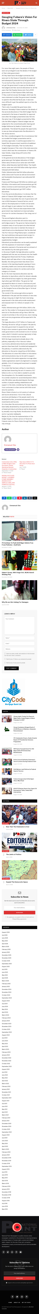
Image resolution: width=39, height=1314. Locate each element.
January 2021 (5, 1120)
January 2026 (6, 952)
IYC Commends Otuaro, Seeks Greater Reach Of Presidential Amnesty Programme (25, 739)
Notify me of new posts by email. (15, 663)
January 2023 (6, 1055)
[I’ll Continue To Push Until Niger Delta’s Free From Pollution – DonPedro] (19, 531)
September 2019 (7, 1166)
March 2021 (5, 1115)
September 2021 (6, 1098)
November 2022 (6, 1060)
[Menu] (3, 3)
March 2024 (5, 1015)
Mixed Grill (6, 12)
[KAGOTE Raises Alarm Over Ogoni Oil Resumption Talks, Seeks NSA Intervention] (7, 791)
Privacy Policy (16, 919)
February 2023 (6, 1052)
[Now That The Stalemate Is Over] (19, 814)
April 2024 (5, 1012)
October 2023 (6, 1029)
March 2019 (5, 1183)
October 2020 (6, 1129)
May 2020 (5, 1143)
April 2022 (5, 1080)
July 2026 (4, 935)
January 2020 (6, 1155)
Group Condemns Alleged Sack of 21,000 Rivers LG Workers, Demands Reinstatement (25, 729)
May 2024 (5, 1009)
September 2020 (7, 1132)
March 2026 (5, 946)
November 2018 (6, 1195)
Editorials (6, 878)
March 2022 (5, 1083)
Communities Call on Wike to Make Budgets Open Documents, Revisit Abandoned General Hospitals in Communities (9, 465)
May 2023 (5, 1043)
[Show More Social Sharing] (35, 34)
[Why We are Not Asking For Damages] (19, 590)
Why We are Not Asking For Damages (15, 602)
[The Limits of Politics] (19, 842)
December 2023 (6, 1023)
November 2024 (6, 992)
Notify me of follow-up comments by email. (18, 659)
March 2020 (5, 1149)
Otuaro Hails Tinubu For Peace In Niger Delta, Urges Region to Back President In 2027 (24, 718)
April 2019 (5, 1180)
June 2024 (5, 1006)
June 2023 (5, 1040)
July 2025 (4, 969)
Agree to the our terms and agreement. (20, 1282)
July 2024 (5, 1003)
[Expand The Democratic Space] (19, 870)
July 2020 (4, 1138)
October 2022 (6, 1063)
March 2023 (5, 1049)
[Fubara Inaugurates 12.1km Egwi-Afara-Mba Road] (7, 781)
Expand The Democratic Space (17, 882)
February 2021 (6, 1118)
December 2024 (6, 989)
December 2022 (6, 1058)
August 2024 (6, 1001)
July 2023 (4, 1038)
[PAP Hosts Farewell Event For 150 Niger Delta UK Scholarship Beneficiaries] (7, 751)
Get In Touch (26, 1302)
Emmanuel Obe (11, 27)
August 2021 (5, 1100)
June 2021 (5, 1106)
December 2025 (6, 955)
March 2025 (5, 981)
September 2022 (7, 1066)
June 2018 (5, 1206)
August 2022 (6, 1069)
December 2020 (6, 1123)
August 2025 (6, 966)
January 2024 (6, 1020)
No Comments (7, 30)
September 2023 (7, 1032)
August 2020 (6, 1135)
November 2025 (6, 958)
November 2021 (6, 1092)
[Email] (18, 449)
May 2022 (5, 1078)
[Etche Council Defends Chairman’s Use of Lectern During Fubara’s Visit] (7, 762)
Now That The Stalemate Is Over (17, 827)
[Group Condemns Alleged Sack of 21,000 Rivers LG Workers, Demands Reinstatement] (7, 729)
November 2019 (6, 1160)
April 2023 (5, 1046)
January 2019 (6, 1189)
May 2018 (5, 1209)
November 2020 (6, 1126)
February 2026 (6, 949)
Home (10, 1302)
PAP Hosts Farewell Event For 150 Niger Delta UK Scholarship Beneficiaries (24, 750)
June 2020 (5, 1140)
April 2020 (5, 1146)
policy (24, 1282)
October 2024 (6, 995)
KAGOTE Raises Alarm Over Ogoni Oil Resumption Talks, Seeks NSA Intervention (25, 790)
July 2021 (4, 1103)
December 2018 (6, 1192)
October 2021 (6, 1095)
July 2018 (4, 1203)
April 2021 (5, 1112)
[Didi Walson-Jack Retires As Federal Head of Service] (7, 771)
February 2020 (6, 1152)
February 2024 (6, 1018)
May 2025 (5, 975)
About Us (17, 1302)
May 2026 (5, 941)
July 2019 (4, 1172)
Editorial (5, 823)
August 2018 (5, 1200)
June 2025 (5, 972)
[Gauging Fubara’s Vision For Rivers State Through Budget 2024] (19, 50)
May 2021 (4, 1109)
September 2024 (7, 998)
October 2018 (6, 1197)
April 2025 (5, 978)
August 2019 (5, 1169)
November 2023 (6, 1026)
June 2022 (5, 1075)
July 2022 (4, 1072)
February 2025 (6, 983)
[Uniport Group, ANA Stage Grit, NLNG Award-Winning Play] (19, 560)
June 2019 (5, 1175)
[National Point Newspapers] (20, 3)
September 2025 (7, 963)
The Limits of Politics (13, 854)
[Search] (36, 3)
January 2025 (6, 986)
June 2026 (5, 938)
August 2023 (6, 1035)
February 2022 (6, 1086)
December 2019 (6, 1158)
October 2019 (6, 1163)
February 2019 (6, 1186)
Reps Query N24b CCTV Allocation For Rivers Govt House (27, 463)
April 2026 (5, 943)
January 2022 (6, 1089)
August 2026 (6, 932)
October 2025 (6, 961)
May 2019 (5, 1177)
